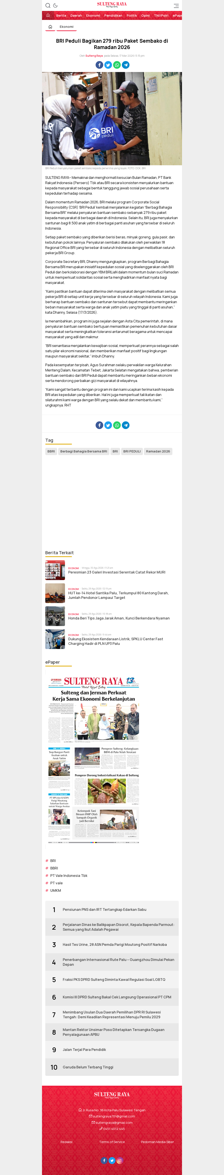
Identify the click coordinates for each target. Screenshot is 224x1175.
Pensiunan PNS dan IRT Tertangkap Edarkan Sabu (104, 909)
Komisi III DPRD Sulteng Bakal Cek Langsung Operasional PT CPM (117, 997)
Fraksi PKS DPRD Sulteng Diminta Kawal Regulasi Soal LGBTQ (114, 979)
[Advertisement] (112, 503)
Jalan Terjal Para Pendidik (84, 1049)
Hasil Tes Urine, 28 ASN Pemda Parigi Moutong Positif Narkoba (115, 944)
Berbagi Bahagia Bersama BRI (83, 451)
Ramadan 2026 (158, 451)
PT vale (56, 883)
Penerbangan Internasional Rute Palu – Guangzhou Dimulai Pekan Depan (118, 962)
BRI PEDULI (132, 451)
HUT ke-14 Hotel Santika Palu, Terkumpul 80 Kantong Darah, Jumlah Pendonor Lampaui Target (118, 595)
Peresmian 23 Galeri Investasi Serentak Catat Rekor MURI (116, 572)
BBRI (51, 451)
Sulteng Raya (94, 56)
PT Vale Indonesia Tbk (68, 875)
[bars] (175, 5)
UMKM (55, 890)
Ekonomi (67, 26)
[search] (48, 5)
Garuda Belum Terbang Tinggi (88, 1067)
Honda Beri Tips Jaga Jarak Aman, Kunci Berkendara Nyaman (119, 618)
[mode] (55, 5)
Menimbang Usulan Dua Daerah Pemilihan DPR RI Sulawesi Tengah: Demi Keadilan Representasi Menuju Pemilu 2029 (112, 1014)
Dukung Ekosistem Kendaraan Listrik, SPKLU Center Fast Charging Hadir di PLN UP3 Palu (115, 641)
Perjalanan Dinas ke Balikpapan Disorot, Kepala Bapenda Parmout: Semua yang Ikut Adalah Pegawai (119, 927)
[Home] (48, 15)
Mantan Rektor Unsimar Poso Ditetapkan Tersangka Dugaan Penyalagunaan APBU (113, 1032)
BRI (115, 451)
